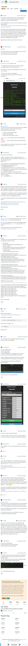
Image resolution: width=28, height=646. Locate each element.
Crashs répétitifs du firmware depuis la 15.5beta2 (12, 608)
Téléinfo (3, 8)
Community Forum (14, 2)
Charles (4, 15)
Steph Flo (5, 184)
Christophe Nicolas (7, 46)
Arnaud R (5, 610)
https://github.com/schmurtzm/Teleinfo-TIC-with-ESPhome (13, 491)
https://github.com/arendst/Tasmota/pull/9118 (11, 314)
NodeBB (18, 640)
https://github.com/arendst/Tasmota (8, 228)
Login (8, 598)
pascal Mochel (6, 61)
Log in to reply (23, 10)
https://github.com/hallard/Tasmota (17, 201)
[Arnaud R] (1, 611)
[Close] (25, 581)
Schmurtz (5, 475)
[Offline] (2, 15)
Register (4, 598)
